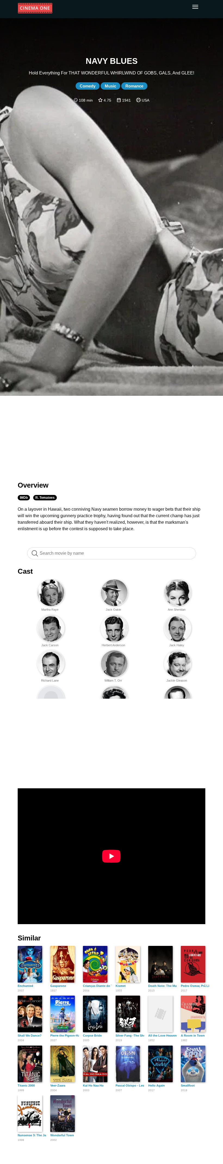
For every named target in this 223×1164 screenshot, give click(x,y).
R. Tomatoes (45, 498)
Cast (25, 571)
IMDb (24, 498)
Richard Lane (50, 680)
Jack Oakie (113, 609)
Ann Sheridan (176, 609)
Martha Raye (49, 609)
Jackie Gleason (176, 680)
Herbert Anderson (113, 645)
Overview (33, 485)
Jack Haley (176, 645)
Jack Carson (49, 645)
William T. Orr (113, 680)
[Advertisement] (111, 435)
